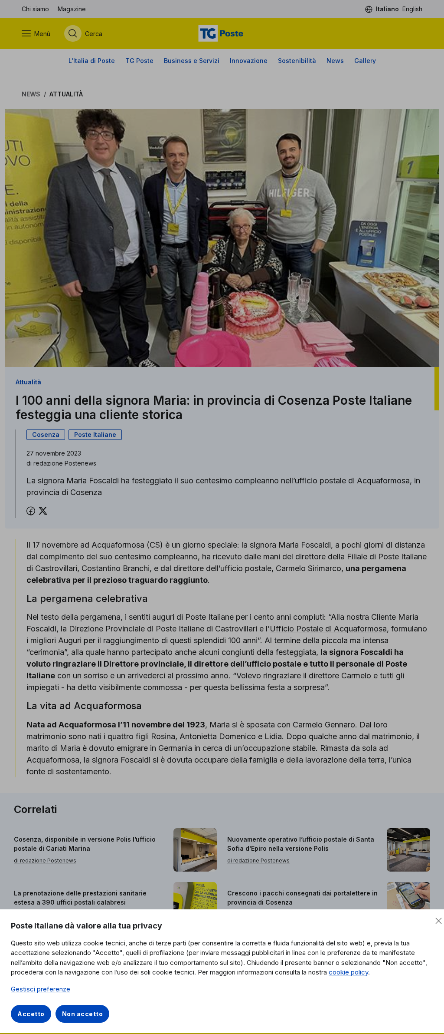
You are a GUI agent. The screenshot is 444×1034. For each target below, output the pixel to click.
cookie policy (348, 972)
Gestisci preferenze (40, 989)
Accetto (31, 1013)
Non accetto (82, 1013)
